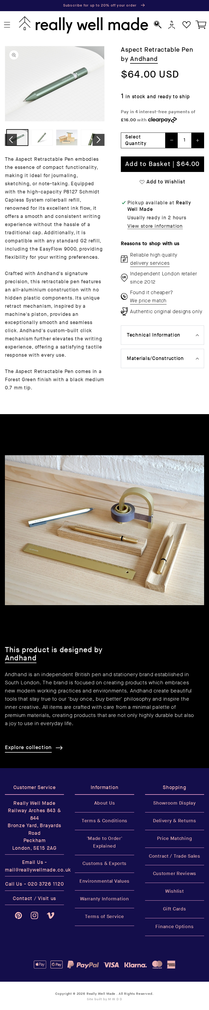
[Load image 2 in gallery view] (42, 138)
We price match (148, 300)
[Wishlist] (186, 25)
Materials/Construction (155, 358)
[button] (7, 25)
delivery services (150, 263)
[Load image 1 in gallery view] (17, 138)
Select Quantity (135, 140)
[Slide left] (11, 140)
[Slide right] (98, 140)
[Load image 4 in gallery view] (91, 138)
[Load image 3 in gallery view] (67, 138)
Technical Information (153, 335)
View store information (155, 226)
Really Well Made (101, 994)
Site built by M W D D (104, 999)
